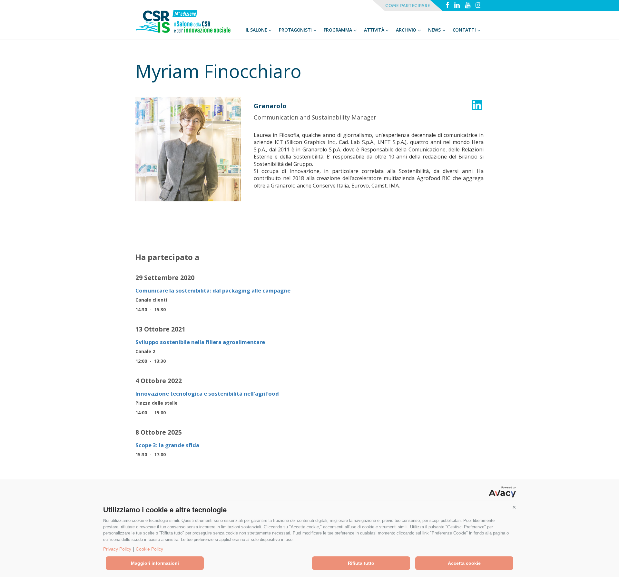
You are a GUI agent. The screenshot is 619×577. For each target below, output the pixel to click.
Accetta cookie (464, 563)
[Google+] (467, 6)
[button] (514, 507)
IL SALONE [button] (257, 30)
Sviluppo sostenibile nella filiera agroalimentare (200, 342)
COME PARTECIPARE (407, 5)
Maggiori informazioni (155, 563)
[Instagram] (478, 6)
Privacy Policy (117, 549)
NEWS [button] (435, 30)
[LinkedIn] (457, 6)
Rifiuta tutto (361, 563)
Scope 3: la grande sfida (167, 445)
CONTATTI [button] (465, 30)
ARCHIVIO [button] (406, 30)
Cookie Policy (149, 549)
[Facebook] (447, 6)
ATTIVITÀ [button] (374, 30)
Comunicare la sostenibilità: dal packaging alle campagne (212, 290)
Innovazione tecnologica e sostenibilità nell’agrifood (207, 393)
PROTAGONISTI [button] (296, 30)
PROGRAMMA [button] (338, 30)
